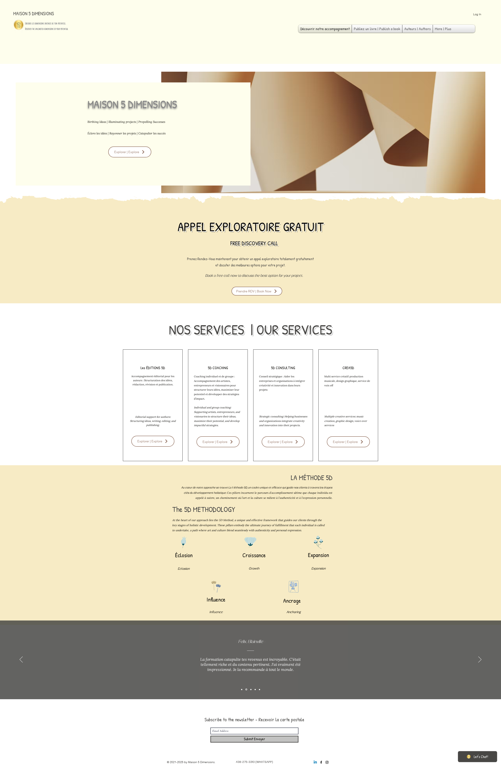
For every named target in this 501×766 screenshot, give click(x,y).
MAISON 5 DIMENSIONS (33, 13)
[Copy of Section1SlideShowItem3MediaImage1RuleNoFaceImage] (255, 689)
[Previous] (21, 659)
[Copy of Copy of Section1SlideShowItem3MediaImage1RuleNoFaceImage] (259, 689)
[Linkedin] (315, 762)
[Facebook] (321, 762)
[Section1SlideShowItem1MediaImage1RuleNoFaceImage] (241, 689)
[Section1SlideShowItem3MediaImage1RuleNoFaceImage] (250, 689)
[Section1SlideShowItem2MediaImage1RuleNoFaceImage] (246, 689)
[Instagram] (327, 762)
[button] (257, 291)
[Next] (479, 659)
